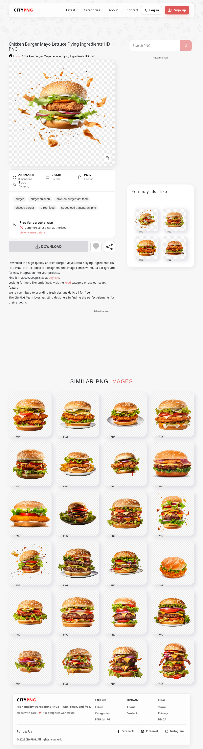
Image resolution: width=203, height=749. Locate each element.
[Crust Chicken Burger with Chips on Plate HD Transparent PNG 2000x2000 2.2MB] (77, 464)
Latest (70, 10)
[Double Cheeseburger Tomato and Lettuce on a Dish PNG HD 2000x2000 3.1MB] (77, 563)
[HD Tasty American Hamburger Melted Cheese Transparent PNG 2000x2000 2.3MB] (77, 661)
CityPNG (54, 277)
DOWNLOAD (51, 246)
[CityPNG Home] (23, 10)
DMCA (162, 719)
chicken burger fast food (72, 199)
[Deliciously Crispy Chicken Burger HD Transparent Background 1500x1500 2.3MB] (172, 464)
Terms (162, 707)
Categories (92, 10)
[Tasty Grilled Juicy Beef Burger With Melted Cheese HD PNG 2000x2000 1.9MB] (30, 661)
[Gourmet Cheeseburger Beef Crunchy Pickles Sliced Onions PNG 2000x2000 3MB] (77, 612)
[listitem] (125, 731)
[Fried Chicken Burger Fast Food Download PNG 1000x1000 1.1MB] (172, 563)
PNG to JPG (102, 719)
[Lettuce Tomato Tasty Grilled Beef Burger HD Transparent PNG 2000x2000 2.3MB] (125, 612)
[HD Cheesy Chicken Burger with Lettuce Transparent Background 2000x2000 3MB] (172, 414)
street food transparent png (78, 207)
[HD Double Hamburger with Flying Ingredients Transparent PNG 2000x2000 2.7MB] (172, 513)
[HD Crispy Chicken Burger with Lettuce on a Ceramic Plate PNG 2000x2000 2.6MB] (77, 414)
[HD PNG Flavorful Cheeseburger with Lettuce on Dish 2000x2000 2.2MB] (125, 563)
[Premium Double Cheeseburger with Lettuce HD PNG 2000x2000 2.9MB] (125, 513)
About (113, 10)
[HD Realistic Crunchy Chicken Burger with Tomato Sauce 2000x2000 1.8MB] (125, 464)
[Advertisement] (160, 119)
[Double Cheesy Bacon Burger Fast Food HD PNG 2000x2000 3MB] (125, 661)
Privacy (163, 713)
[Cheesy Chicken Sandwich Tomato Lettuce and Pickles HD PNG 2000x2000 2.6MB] (30, 464)
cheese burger (24, 207)
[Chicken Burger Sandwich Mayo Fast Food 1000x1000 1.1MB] (30, 513)
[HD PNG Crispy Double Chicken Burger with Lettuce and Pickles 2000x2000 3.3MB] (30, 414)
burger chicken (40, 199)
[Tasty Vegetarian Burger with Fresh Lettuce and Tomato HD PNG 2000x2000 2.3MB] (30, 612)
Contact (131, 713)
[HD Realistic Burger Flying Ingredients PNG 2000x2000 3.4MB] (30, 563)
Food (23, 182)
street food (48, 207)
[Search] (186, 45)
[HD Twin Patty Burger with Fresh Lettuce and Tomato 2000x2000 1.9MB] (77, 513)
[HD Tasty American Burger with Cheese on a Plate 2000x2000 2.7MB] (172, 612)
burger (19, 199)
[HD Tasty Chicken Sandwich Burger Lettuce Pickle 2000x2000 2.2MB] (125, 414)
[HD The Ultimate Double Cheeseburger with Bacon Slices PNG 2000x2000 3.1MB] (172, 661)
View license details (33, 232)
